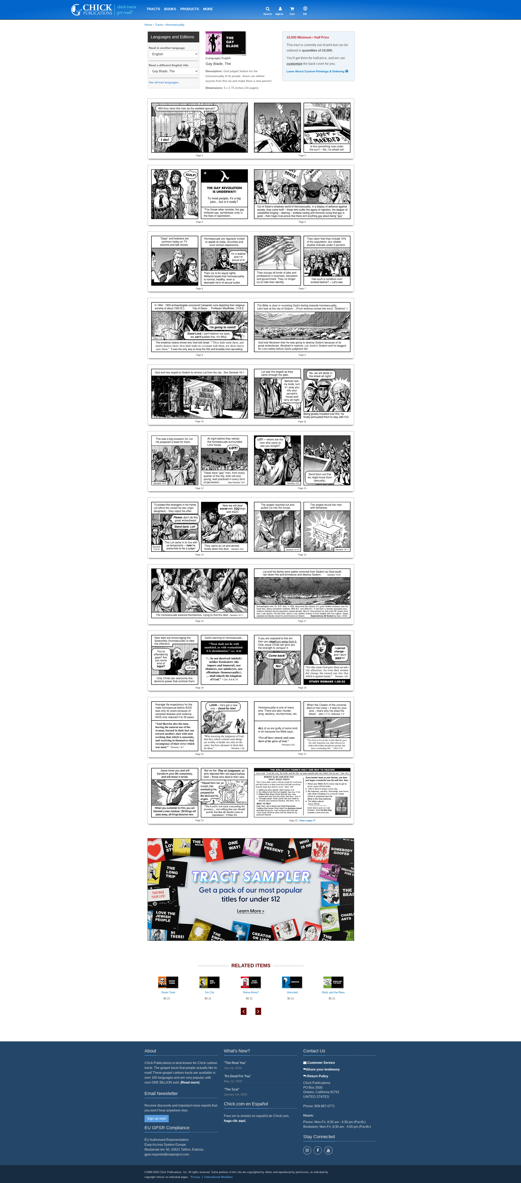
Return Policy (317, 1076)
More (208, 9)
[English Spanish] (173, 54)
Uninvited (292, 992)
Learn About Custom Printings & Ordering (316, 71)
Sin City (209, 992)
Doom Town (168, 992)
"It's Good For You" (237, 1076)
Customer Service (320, 1062)
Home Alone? (251, 992)
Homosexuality (174, 24)
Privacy (195, 1177)
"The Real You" (235, 1063)
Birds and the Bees (333, 992)
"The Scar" (232, 1089)
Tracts (153, 9)
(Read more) (190, 1082)
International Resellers (218, 1177)
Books (170, 9)
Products (189, 9)
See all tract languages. (164, 82)
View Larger (306, 820)
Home (148, 24)
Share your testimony (323, 1069)
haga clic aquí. (235, 1120)
